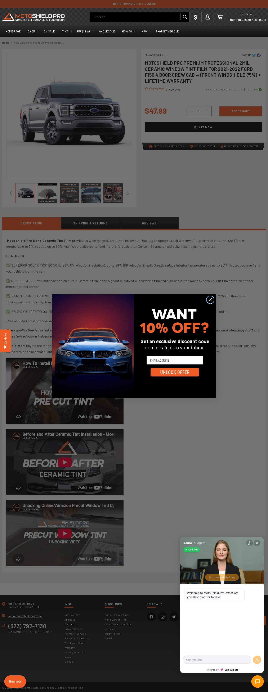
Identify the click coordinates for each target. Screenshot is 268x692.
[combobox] (139, 17)
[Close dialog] (210, 299)
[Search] (184, 17)
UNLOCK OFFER (175, 372)
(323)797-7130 (248, 14)
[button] (220, 17)
